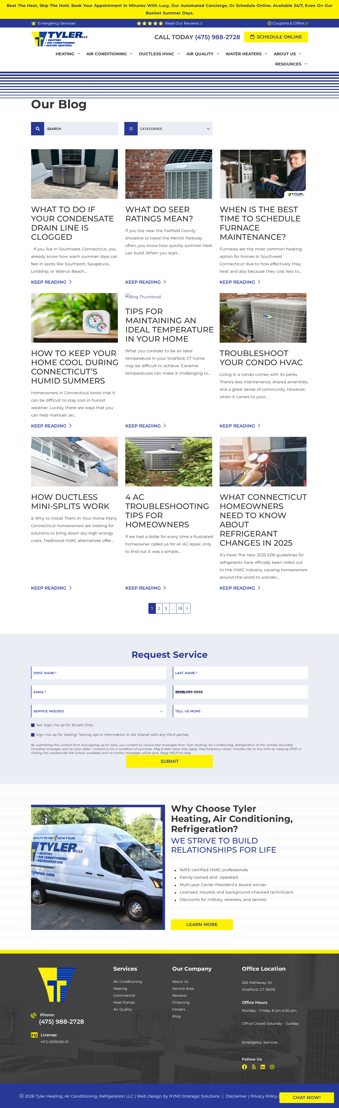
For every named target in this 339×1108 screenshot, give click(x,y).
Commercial (124, 995)
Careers (178, 1009)
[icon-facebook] (245, 1068)
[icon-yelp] (254, 1068)
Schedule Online (279, 37)
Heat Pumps (124, 1002)
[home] (59, 38)
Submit (170, 761)
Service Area (183, 988)
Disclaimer (236, 1096)
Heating (120, 988)
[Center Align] (37, 128)
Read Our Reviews (182, 23)
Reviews (179, 995)
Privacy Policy (263, 1096)
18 (180, 608)
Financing (181, 1002)
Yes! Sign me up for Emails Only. (65, 725)
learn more (202, 924)
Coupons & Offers (288, 23)
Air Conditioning (127, 981)
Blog (176, 1016)
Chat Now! (307, 1097)
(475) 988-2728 (217, 37)
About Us (180, 981)
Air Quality (122, 1009)
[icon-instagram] (272, 1068)
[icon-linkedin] (263, 1068)
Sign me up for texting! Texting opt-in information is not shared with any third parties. (112, 734)
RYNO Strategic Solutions (194, 1096)
